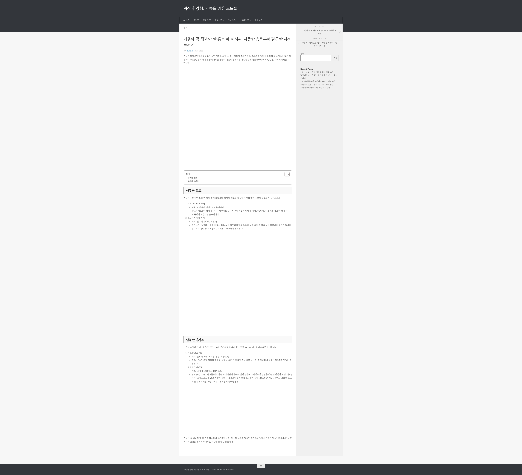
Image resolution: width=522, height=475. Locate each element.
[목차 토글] (285, 174)
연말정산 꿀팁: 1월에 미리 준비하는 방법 (316, 84)
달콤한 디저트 (193, 181)
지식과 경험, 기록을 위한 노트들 (210, 8)
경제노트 (245, 20)
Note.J (190, 51)
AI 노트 (186, 20)
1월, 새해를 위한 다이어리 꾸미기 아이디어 (317, 81)
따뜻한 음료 (192, 178)
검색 (302, 54)
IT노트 (196, 20)
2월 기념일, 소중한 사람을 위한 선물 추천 (317, 72)
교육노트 (258, 20)
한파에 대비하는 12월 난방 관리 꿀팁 (315, 87)
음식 (185, 27)
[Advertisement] (238, 93)
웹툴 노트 (207, 20)
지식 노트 (232, 20)
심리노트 (218, 20)
